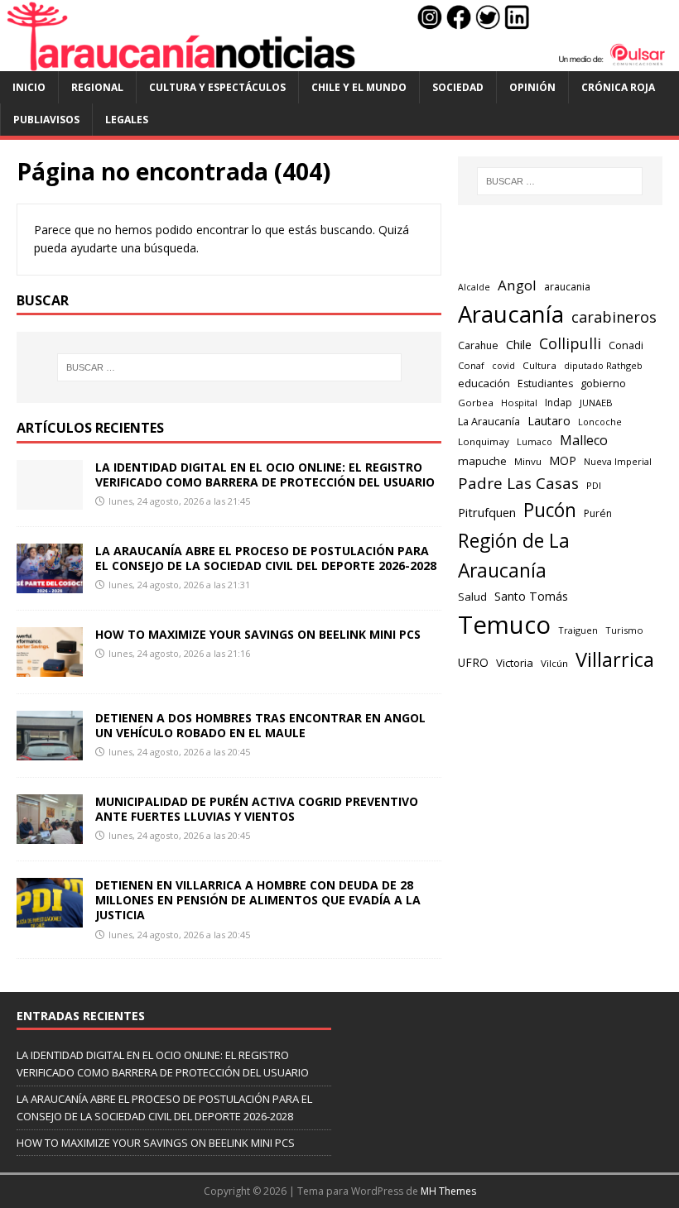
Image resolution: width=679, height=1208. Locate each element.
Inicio (29, 87)
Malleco (584, 440)
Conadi (626, 345)
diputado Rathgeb (603, 365)
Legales (126, 120)
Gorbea (476, 402)
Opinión (532, 87)
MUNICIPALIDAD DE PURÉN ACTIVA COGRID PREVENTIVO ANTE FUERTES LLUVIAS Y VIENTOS (256, 808)
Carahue (478, 345)
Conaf (471, 365)
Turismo (624, 630)
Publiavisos (46, 120)
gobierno (603, 383)
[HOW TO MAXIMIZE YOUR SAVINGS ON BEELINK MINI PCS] (50, 666)
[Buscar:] (229, 367)
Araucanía (511, 314)
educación (484, 383)
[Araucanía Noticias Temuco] (339, 62)
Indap (558, 402)
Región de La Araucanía (514, 556)
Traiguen (578, 630)
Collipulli (570, 343)
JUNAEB (596, 402)
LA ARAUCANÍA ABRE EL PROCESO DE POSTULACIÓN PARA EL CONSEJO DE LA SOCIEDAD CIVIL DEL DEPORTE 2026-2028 (265, 558)
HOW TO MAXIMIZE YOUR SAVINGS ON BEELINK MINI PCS (258, 634)
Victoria (514, 662)
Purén (598, 513)
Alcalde (474, 287)
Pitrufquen (487, 512)
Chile (519, 344)
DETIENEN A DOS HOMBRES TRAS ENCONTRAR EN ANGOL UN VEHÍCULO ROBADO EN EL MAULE (260, 725)
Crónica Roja (618, 87)
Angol (517, 285)
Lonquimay (483, 441)
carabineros (614, 317)
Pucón (549, 510)
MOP (562, 460)
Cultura (539, 365)
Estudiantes (545, 383)
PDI (593, 485)
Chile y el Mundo (359, 87)
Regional (97, 87)
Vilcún (554, 663)
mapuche (482, 460)
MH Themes (448, 1191)
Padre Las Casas (518, 483)
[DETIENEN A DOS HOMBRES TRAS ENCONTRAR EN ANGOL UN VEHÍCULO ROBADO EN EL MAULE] (50, 751)
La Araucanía (489, 422)
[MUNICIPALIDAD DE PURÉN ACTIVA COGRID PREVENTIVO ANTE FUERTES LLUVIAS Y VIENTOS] (50, 834)
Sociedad (458, 87)
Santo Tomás (531, 596)
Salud (472, 596)
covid (503, 366)
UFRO (473, 662)
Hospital (519, 402)
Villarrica (614, 659)
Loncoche (600, 421)
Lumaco (534, 441)
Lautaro (549, 421)
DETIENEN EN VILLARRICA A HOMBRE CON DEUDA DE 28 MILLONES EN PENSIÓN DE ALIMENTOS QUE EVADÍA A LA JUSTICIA (258, 900)
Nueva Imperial (618, 461)
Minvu (528, 461)
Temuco (504, 624)
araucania (567, 287)
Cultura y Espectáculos (217, 87)
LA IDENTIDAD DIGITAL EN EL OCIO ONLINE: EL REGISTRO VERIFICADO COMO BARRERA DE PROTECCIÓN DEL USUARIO (265, 474)
